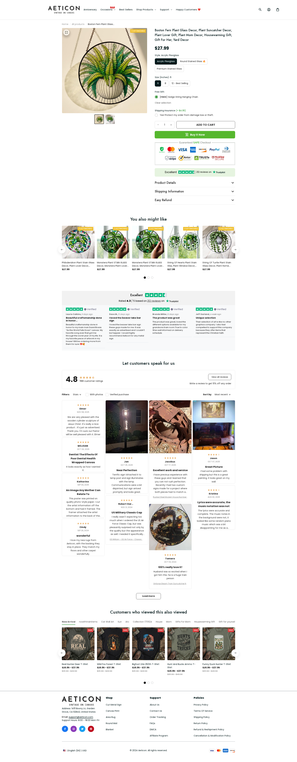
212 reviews (154, 301)
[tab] (145, 278)
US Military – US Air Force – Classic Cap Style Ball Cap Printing (127, 539)
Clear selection (163, 102)
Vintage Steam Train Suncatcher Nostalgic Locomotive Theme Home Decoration (170, 583)
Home (65, 24)
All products (78, 24)
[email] (81, 717)
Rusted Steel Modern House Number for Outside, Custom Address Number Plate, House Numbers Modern (170, 497)
